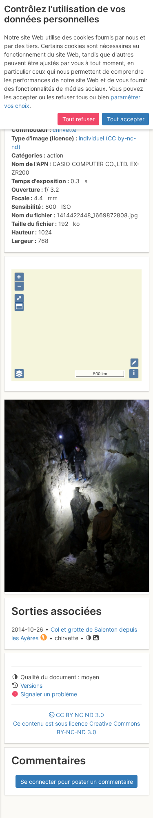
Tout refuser (78, 119)
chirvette (64, 129)
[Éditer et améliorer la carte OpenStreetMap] (134, 362)
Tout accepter (125, 119)
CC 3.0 (76, 723)
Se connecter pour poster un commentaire (76, 781)
